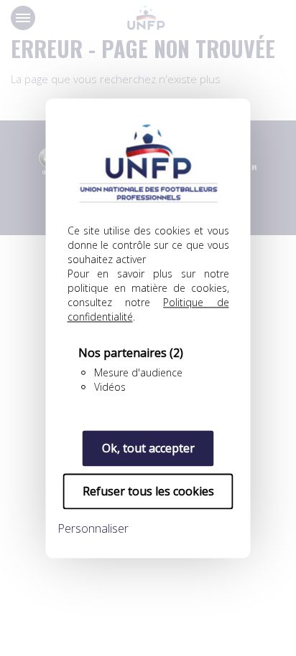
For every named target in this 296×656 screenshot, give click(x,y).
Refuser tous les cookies (148, 491)
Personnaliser (93, 528)
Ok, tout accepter (148, 448)
